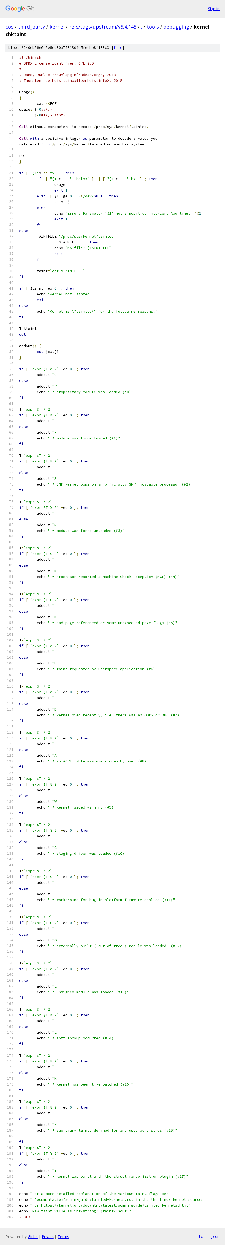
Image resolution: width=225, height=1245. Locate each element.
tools (153, 26)
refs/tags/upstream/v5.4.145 (102, 26)
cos (9, 26)
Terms (63, 1236)
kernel (57, 26)
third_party (31, 26)
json (215, 1236)
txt (202, 1236)
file (118, 47)
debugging (176, 26)
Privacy (48, 1236)
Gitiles (33, 1236)
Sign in (214, 8)
